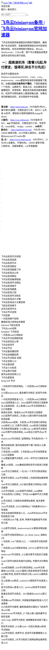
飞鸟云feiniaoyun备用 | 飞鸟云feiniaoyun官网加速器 (24, 28)
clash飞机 (28, 3)
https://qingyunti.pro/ (19, 107)
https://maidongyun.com (21, 130)
